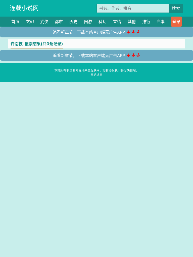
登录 (176, 21)
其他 (132, 21)
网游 (88, 21)
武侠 (44, 21)
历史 (73, 21)
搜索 (176, 8)
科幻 (103, 21)
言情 (117, 21)
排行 (146, 21)
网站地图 (96, 75)
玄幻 (30, 21)
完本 (161, 21)
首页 (15, 21)
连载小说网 (24, 8)
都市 (59, 21)
